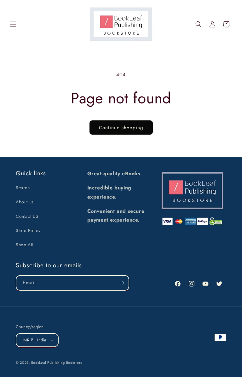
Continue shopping (121, 127)
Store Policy (28, 230)
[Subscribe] (122, 283)
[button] (13, 24)
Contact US (27, 216)
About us (25, 202)
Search (23, 187)
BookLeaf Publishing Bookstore (57, 362)
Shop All (24, 244)
